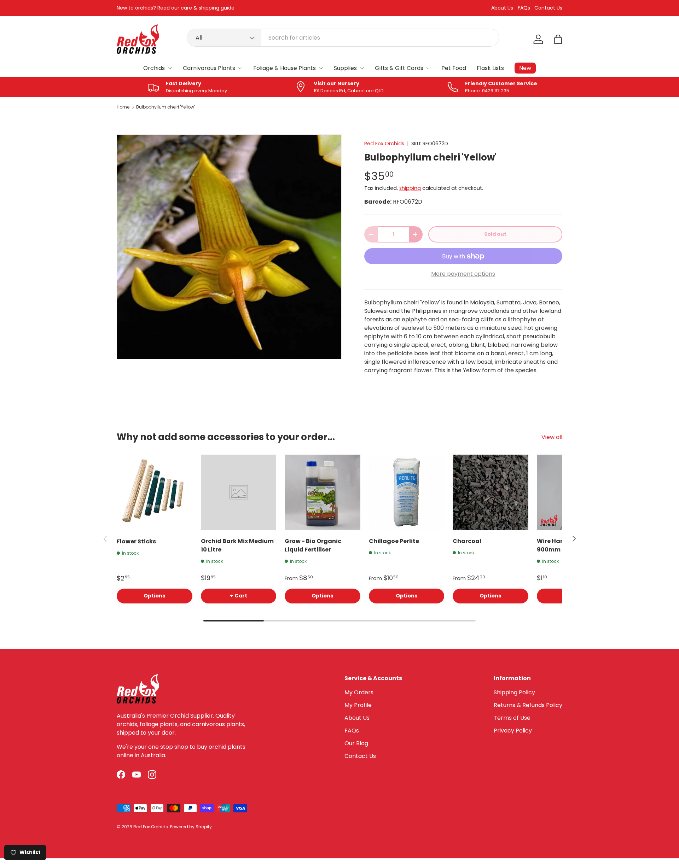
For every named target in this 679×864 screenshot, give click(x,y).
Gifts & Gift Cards (399, 68)
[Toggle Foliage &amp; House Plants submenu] (321, 68)
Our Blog (356, 743)
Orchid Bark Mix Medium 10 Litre (237, 545)
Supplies (345, 68)
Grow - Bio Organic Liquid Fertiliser (313, 545)
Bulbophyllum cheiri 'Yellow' (165, 107)
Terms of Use (512, 718)
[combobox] (343, 37)
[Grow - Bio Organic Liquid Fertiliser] (322, 492)
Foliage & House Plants (284, 68)
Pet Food (453, 68)
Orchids (154, 68)
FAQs (524, 8)
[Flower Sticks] (154, 492)
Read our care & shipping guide (195, 7)
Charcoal (467, 541)
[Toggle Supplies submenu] (362, 68)
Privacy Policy (513, 730)
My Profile (358, 705)
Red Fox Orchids (384, 143)
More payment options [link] (463, 274)
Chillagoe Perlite (394, 541)
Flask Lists (490, 68)
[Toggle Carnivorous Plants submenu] (240, 68)
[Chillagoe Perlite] (407, 492)
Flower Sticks (136, 541)
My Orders (358, 692)
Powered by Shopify (191, 827)
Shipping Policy (514, 692)
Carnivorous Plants (209, 68)
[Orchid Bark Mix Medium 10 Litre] (239, 492)
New (525, 68)
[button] (558, 39)
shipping (410, 188)
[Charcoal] (490, 492)
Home (123, 107)
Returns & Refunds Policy (528, 705)
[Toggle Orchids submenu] (170, 68)
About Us (502, 8)
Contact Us (548, 8)
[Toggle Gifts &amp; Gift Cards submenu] (428, 68)
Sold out (495, 234)
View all (551, 437)
